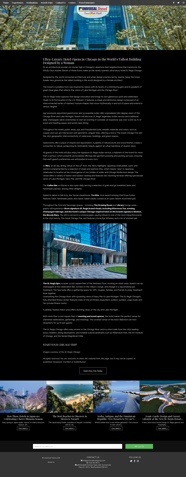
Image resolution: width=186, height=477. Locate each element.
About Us (51, 462)
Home (6, 2)
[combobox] (77, 446)
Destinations (32, 2)
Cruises (72, 2)
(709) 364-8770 (94, 463)
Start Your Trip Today (93, 371)
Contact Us (60, 2)
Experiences (17, 2)
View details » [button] (23, 428)
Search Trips (47, 2)
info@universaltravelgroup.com (94, 460)
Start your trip (139, 446)
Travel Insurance (87, 2)
